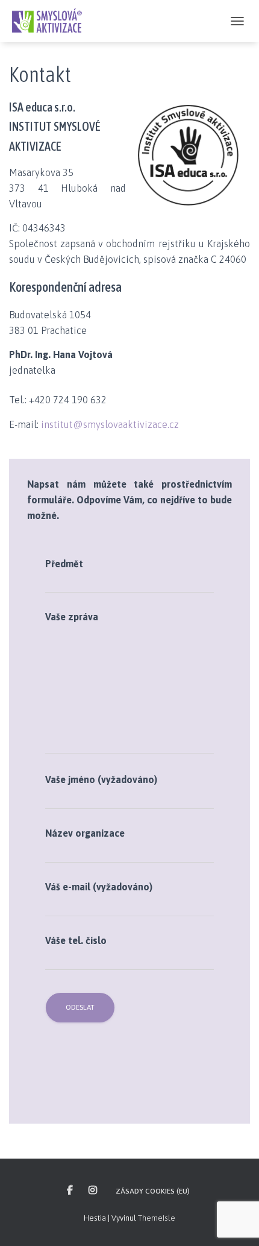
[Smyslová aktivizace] (51, 21)
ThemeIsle (156, 1217)
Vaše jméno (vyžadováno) (101, 779)
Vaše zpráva (71, 616)
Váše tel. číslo (76, 940)
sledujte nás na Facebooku (71, 1190)
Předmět (64, 563)
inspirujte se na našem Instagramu (94, 1190)
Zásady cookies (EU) (153, 1191)
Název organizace (85, 833)
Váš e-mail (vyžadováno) (98, 886)
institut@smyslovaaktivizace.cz (110, 424)
